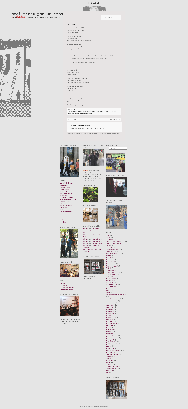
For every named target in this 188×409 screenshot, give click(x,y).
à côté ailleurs (110, 280)
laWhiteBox (109, 325)
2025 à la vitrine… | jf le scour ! (92, 249)
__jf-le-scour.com (72, 101)
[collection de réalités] (116, 389)
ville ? (108, 373)
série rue (108, 358)
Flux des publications (66, 285)
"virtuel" (108, 268)
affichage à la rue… (65, 201)
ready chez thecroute (112, 350)
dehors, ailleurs (110, 303)
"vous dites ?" (110, 270)
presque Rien (110, 348)
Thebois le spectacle (112, 366)
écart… (88, 251)
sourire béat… (64, 185)
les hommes (109, 334)
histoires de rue (111, 317)
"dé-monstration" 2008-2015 (115, 241)
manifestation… (97, 239)
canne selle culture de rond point (116, 295)
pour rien (109, 346)
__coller (80, 38)
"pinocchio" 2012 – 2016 (113, 253)
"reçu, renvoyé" (110, 264)
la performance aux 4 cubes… (69, 199)
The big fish (109, 364)
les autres (109, 331)
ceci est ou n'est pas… (113, 299)
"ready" (108, 258)
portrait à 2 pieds (111, 342)
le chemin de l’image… (66, 183)
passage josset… (64, 189)
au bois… (62, 210)
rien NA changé (111, 352)
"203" (108, 235)
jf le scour (72, 27)
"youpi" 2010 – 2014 (112, 272)
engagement (110, 311)
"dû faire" (109, 245)
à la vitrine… (63, 203)
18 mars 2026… (97, 243)
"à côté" (73, 109)
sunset (108, 362)
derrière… (62, 216)
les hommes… (64, 195)
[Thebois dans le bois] (90, 194)
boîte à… (109, 288)
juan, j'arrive (109, 321)
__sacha (69, 38)
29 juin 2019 (92, 62)
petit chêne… (64, 207)
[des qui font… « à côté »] (69, 270)
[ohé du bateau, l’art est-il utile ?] (116, 187)
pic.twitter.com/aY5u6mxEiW (98, 58)
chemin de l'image (111, 301)
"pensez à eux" (110, 251)
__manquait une (74, 40)
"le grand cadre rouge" (113, 249)
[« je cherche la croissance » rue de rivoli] (93, 158)
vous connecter (81, 128)
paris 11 (109, 111)
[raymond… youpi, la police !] (69, 243)
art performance (90, 111)
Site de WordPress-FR (66, 289)
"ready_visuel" (110, 262)
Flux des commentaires (67, 287)
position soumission (112, 344)
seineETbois (109, 356)
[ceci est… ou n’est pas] (90, 215)
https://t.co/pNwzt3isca (91, 56)
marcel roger (103, 111)
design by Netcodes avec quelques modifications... (94, 406)
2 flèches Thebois (111, 274)
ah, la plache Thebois (112, 286)
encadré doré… (114, 119)
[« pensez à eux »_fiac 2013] (69, 162)
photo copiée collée (112, 338)
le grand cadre (110, 329)
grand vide (109, 315)
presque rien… (64, 191)
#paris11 (114, 56)
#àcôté (110, 56)
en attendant (110, 309)
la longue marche (111, 323)
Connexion (63, 283)
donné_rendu (110, 305)
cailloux (108, 292)
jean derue (109, 319)
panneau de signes (111, 336)
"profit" (108, 256)
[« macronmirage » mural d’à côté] (115, 162)
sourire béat (109, 360)
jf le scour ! (94, 2)
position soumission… (66, 193)
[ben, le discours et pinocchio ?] (69, 306)
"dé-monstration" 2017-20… (114, 243)
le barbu (108, 327)
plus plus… (63, 222)
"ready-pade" (110, 260)
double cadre (110, 307)
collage (97, 111)
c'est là (108, 290)
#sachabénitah (103, 56)
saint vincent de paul (112, 354)
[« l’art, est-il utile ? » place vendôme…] (116, 216)
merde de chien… (65, 187)
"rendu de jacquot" (112, 266)
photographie (75, 113)
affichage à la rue (111, 284)
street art (90, 113)
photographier (110, 340)
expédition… (72, 119)
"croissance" (110, 239)
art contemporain (81, 111)
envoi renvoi (110, 313)
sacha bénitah (83, 113)
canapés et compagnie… (67, 197)
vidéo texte (109, 370)
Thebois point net (111, 368)
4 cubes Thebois (111, 278)
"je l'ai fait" (109, 247)
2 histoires (109, 276)
